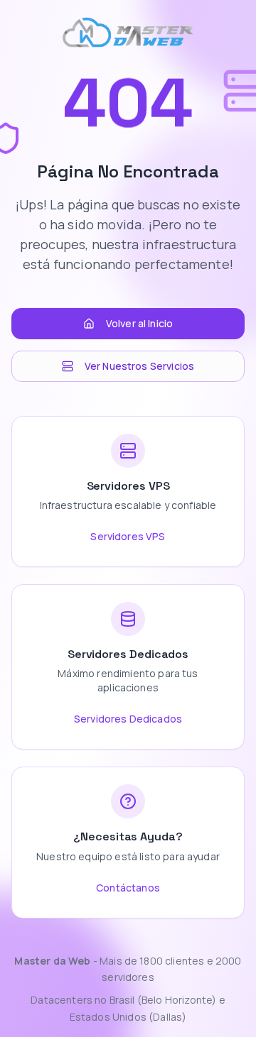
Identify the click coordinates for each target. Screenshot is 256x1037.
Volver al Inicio (140, 323)
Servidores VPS (127, 536)
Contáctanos (128, 887)
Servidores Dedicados (128, 718)
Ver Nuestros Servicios (140, 366)
